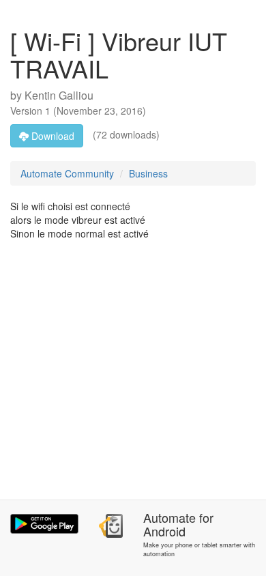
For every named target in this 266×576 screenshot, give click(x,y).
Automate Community (67, 173)
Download (51, 136)
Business (148, 173)
